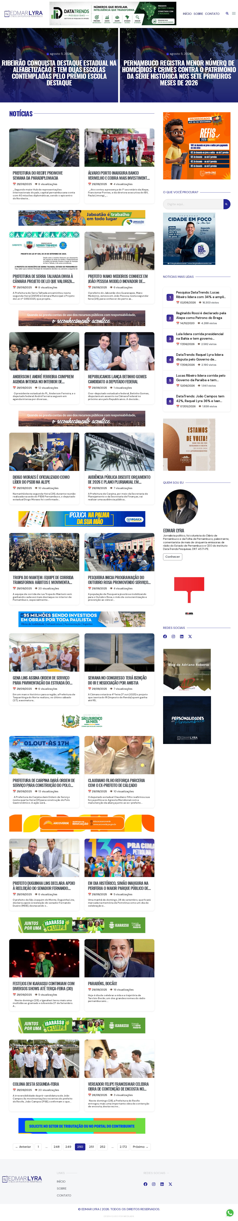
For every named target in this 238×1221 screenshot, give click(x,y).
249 (68, 1147)
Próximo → (140, 1147)
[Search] (227, 204)
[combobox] (193, 204)
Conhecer (172, 557)
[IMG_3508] (81, 1133)
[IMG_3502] (81, 832)
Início (187, 14)
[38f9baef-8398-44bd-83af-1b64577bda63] (81, 729)
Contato (212, 14)
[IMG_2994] (81, 526)
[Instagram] (173, 636)
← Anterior (23, 1147)
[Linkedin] (182, 636)
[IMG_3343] (81, 325)
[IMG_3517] (197, 178)
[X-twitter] (190, 636)
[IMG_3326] (81, 932)
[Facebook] (165, 636)
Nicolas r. (129, 1216)
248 (56, 1147)
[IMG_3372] (81, 626)
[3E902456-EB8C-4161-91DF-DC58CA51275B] (112, 24)
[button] (227, 13)
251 (91, 1147)
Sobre (198, 14)
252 (102, 1147)
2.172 (123, 1147)
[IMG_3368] (81, 225)
